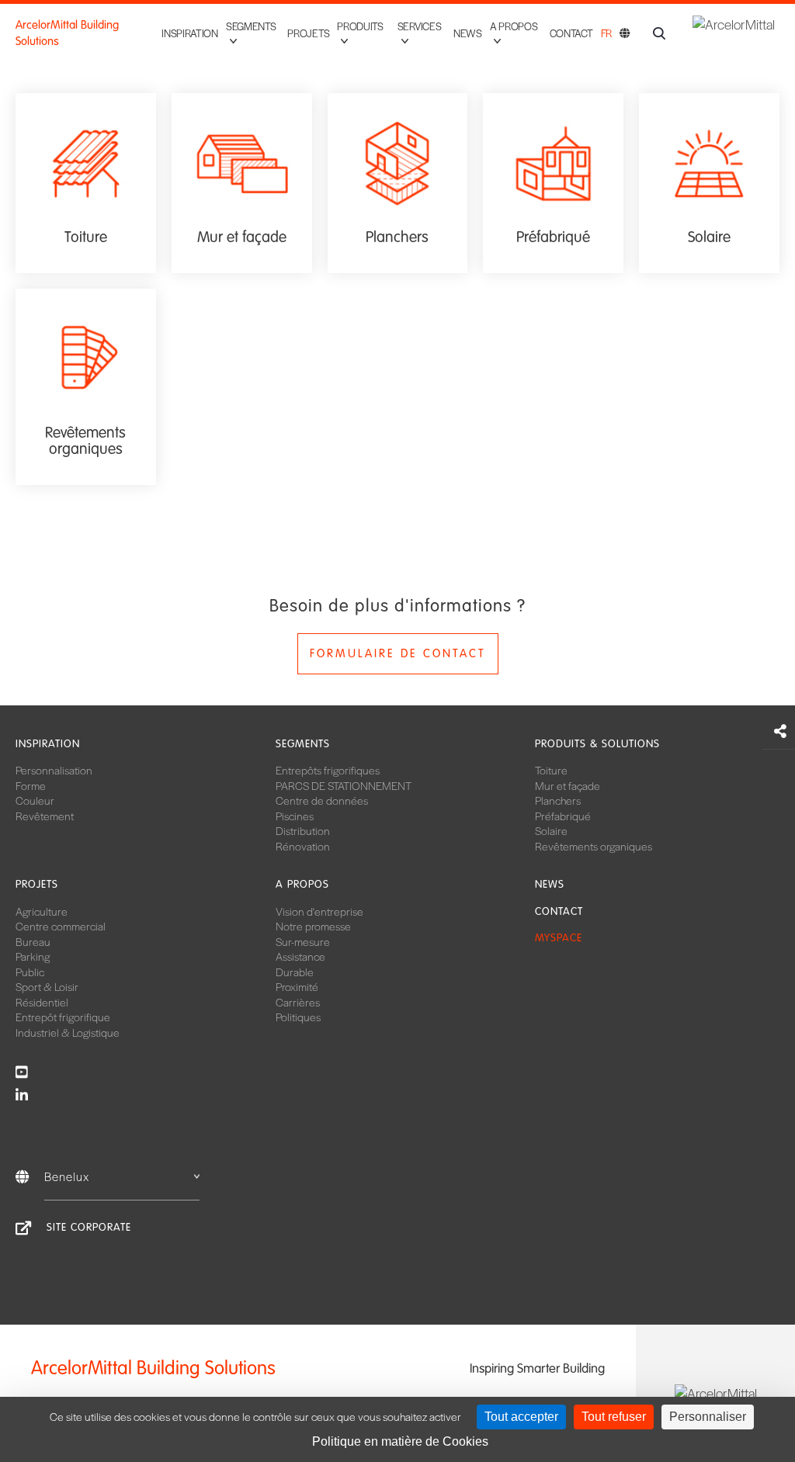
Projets (308, 33)
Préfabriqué (563, 815)
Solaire (551, 830)
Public (30, 971)
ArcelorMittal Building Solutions (67, 33)
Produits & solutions (597, 743)
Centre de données (322, 800)
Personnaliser (707, 1416)
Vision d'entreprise (319, 911)
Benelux (66, 1176)
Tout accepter (521, 1416)
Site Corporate (89, 1227)
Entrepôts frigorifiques (328, 770)
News (467, 33)
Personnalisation (54, 770)
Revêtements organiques (593, 846)
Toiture (551, 770)
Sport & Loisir (47, 986)
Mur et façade (567, 785)
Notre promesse (313, 926)
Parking (33, 956)
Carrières (298, 1002)
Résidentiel (42, 1002)
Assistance (300, 956)
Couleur (35, 800)
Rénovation (303, 846)
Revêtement (45, 815)
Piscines (295, 815)
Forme (31, 785)
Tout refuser (613, 1416)
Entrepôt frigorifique (63, 1016)
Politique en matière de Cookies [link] (400, 1441)
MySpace (558, 937)
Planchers (558, 800)
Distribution (303, 830)
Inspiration (189, 33)
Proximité (297, 986)
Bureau (33, 941)
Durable (295, 971)
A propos (302, 884)
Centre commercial (61, 926)
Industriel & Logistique (68, 1032)
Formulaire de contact (398, 653)
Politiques (298, 1016)
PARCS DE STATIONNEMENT (343, 785)
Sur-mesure (303, 941)
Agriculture (42, 911)
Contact (571, 33)
